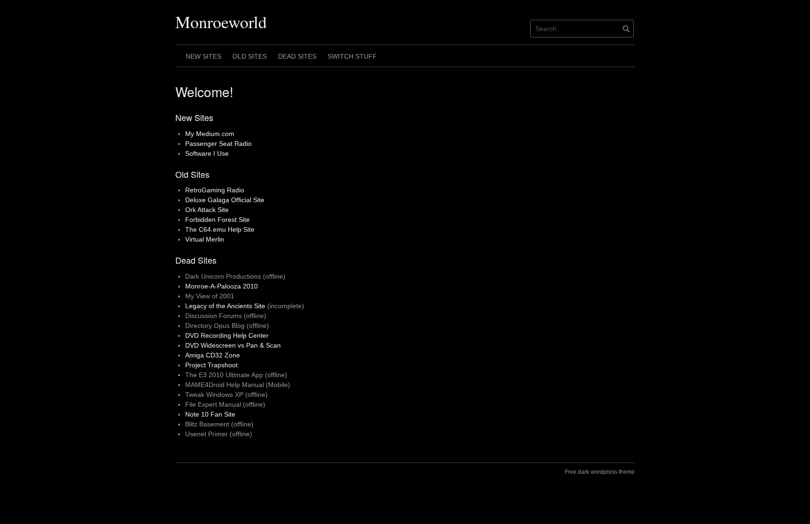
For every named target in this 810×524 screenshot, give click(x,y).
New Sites (203, 56)
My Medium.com (209, 133)
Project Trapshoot (211, 365)
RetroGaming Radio (214, 190)
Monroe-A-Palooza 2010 (221, 286)
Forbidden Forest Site (217, 219)
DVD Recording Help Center (227, 335)
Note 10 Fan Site (210, 414)
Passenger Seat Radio (218, 143)
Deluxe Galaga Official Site (224, 200)
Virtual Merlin (204, 239)
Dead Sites (297, 56)
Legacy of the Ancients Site (225, 306)
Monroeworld (221, 21)
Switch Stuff (352, 56)
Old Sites (249, 56)
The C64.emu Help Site (220, 229)
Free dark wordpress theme (600, 472)
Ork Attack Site (207, 209)
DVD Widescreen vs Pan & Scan (233, 345)
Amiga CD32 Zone (212, 355)
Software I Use (207, 153)
